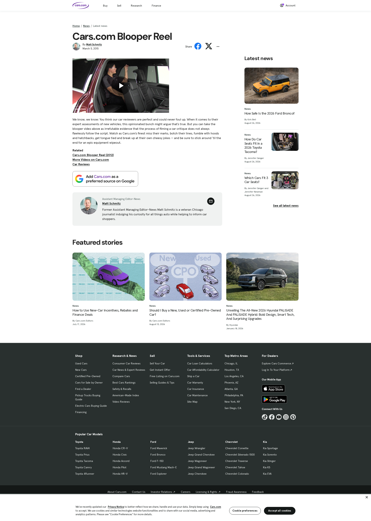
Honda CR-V (120, 448)
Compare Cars (121, 376)
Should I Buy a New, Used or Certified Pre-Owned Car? (185, 312)
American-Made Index (125, 395)
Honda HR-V (120, 473)
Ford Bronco (157, 454)
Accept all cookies (279, 510)
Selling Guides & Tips (162, 382)
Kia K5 (266, 467)
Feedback (258, 492)
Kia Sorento (270, 454)
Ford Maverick (158, 448)
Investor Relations (161, 492)
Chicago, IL (231, 363)
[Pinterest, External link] (293, 417)
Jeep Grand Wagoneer (201, 467)
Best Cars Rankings (123, 382)
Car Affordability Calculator (203, 370)
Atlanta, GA (231, 389)
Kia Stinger (269, 461)
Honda (117, 442)
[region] (185, 507)
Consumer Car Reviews (126, 363)
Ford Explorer (158, 473)
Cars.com (215, 506)
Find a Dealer (83, 389)
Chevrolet (231, 442)
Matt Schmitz (94, 44)
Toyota (79, 442)
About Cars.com (117, 492)
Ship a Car (193, 376)
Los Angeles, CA (234, 376)
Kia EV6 (267, 473)
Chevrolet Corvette (236, 448)
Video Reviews (121, 401)
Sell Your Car (157, 363)
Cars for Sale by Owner (89, 382)
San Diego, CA (233, 408)
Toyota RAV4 (82, 448)
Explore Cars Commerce (276, 363)
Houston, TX (232, 370)
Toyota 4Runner (84, 473)
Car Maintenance (197, 395)
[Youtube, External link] (279, 417)
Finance (156, 5)
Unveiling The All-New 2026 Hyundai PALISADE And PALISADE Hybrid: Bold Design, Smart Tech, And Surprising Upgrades (260, 314)
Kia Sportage (270, 448)
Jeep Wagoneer (197, 461)
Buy (105, 5)
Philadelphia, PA (234, 395)
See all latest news (286, 205)
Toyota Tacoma (84, 461)
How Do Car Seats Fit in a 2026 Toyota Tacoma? (253, 145)
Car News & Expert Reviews (128, 370)
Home (76, 26)
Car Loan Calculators (199, 363)
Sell (119, 5)
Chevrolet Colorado (237, 473)
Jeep (191, 442)
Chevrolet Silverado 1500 (240, 454)
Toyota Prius (82, 454)
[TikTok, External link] (264, 417)
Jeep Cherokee (197, 473)
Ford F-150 (156, 461)
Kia (265, 442)
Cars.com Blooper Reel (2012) (93, 155)
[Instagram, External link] (286, 417)
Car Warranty (195, 382)
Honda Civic (120, 454)
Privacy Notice (116, 506)
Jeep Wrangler (196, 448)
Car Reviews (81, 164)
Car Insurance (195, 389)
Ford (153, 442)
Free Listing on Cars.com (165, 376)
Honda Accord (121, 461)
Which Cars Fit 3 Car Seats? (256, 180)
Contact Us (138, 492)
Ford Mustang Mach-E (163, 467)
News (86, 26)
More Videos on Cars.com (90, 159)
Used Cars (81, 363)
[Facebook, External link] (272, 417)
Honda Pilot (119, 467)
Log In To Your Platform (276, 370)
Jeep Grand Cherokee (201, 454)
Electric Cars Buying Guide (91, 405)
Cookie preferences (245, 510)
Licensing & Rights (206, 492)
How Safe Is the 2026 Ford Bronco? (269, 113)
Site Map (192, 401)
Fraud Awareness (236, 492)
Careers (185, 492)
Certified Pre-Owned (87, 376)
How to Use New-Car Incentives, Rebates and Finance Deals (105, 312)
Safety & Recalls (121, 389)
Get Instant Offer (160, 370)
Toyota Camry (83, 467)
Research (136, 5)
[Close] (366, 497)
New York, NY (232, 401)
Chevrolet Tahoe (235, 467)
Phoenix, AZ (231, 382)
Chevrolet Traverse (236, 461)
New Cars (81, 370)
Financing (81, 412)
